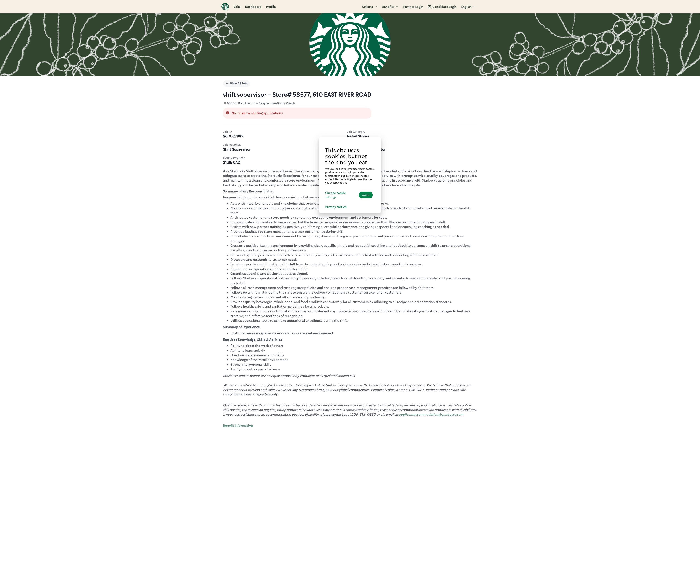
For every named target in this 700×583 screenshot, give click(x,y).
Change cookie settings (335, 195)
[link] (225, 6)
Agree (365, 194)
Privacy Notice (336, 207)
